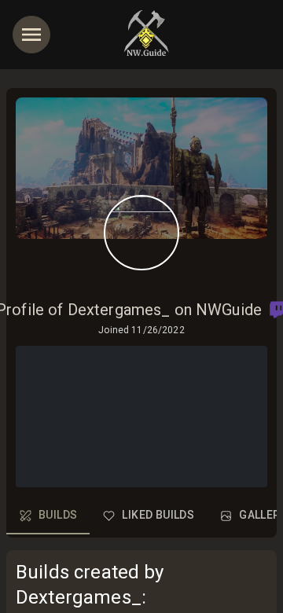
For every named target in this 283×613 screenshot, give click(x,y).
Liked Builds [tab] (158, 514)
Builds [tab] (58, 514)
